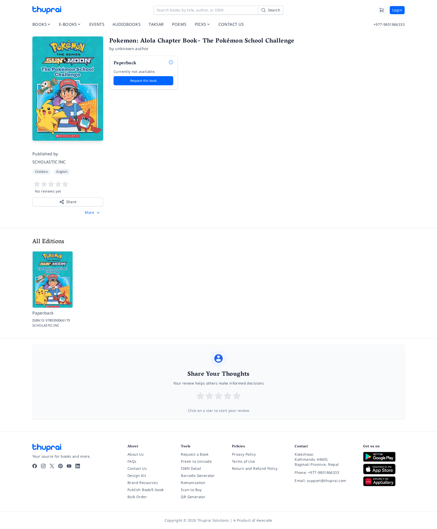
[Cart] (382, 10)
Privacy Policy (244, 454)
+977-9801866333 (389, 24)
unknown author (132, 48)
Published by (45, 154)
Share (71, 201)
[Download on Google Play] (384, 456)
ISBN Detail (191, 468)
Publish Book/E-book (145, 489)
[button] (92, 212)
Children (41, 172)
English (61, 172)
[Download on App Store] (384, 469)
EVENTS (96, 24)
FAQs (132, 461)
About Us (135, 454)
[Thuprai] (46, 10)
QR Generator (193, 496)
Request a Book (194, 454)
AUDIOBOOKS (127, 24)
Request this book (143, 80)
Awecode (264, 520)
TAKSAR (156, 24)
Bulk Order (137, 496)
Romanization (193, 482)
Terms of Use (243, 461)
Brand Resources (142, 482)
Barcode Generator (198, 475)
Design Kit (136, 475)
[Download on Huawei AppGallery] (384, 481)
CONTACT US (231, 24)
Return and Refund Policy (255, 468)
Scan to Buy (191, 489)
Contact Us (137, 468)
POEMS (179, 24)
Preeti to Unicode (196, 461)
